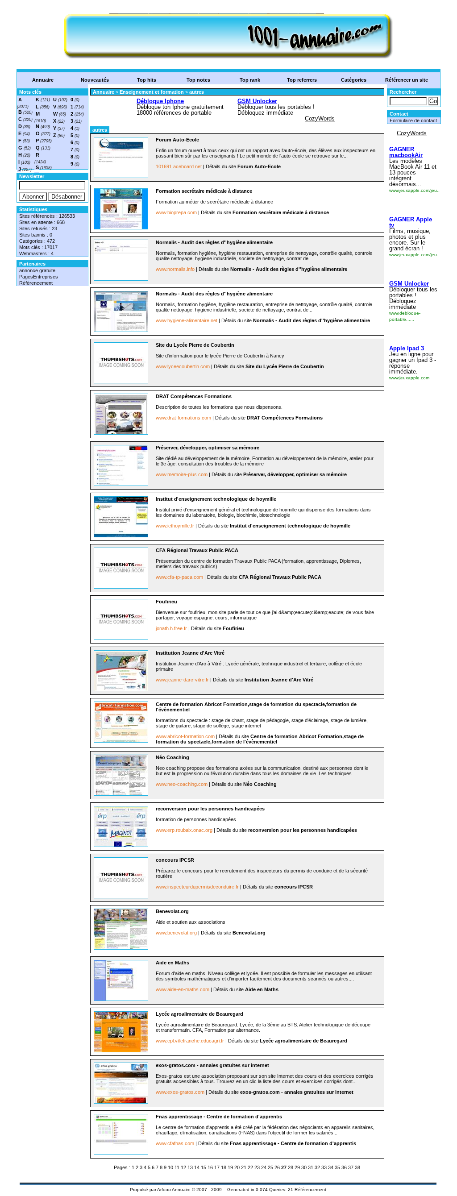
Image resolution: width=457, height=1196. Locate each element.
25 (270, 1167)
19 (230, 1167)
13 (190, 1167)
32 (317, 1167)
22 (250, 1167)
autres (196, 92)
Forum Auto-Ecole (177, 139)
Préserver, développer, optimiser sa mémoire (207, 447)
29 (297, 1167)
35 (337, 1167)
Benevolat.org (172, 911)
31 (310, 1167)
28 (290, 1167)
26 (277, 1167)
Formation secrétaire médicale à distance (204, 191)
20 (237, 1167)
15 (203, 1167)
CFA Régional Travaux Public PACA (197, 550)
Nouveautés (95, 80)
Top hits (146, 80)
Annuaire (43, 80)
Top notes (198, 80)
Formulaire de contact (413, 120)
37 (350, 1167)
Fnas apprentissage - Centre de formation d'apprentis (219, 1116)
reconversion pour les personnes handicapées (210, 808)
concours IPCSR (175, 860)
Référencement (36, 283)
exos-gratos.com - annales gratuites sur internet (212, 1065)
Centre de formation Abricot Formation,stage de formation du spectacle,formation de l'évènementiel (260, 739)
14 (196, 1167)
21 (243, 1167)
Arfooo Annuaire (174, 1189)
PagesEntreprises (38, 276)
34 (330, 1167)
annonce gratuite (37, 270)
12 (183, 1167)
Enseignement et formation (152, 92)
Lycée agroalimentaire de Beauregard (199, 1014)
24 (263, 1167)
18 (223, 1167)
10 (170, 1167)
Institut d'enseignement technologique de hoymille (216, 499)
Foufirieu (166, 601)
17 (217, 1167)
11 (176, 1167)
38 (357, 1167)
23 (257, 1167)
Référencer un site (406, 80)
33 (324, 1167)
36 (344, 1167)
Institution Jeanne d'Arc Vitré (190, 653)
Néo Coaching (172, 757)
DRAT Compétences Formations (194, 396)
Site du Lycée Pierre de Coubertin (195, 345)
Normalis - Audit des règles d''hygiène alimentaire (214, 242)
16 (210, 1167)
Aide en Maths (172, 962)
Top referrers (302, 80)
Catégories (353, 80)
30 (304, 1167)
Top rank (250, 80)
